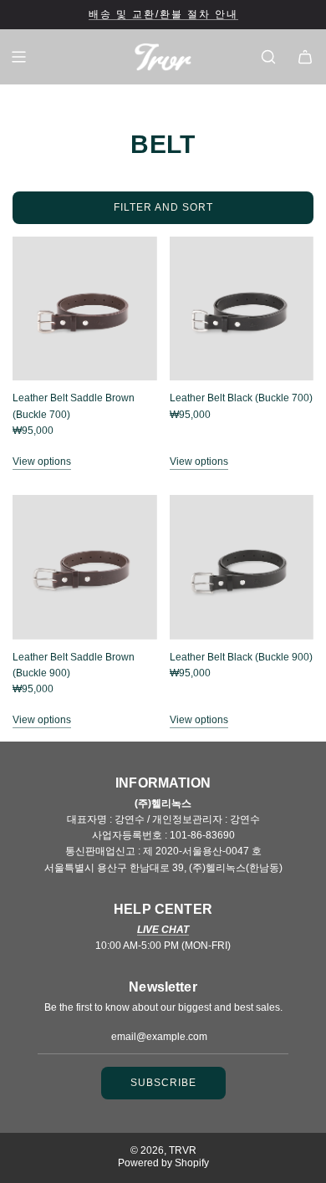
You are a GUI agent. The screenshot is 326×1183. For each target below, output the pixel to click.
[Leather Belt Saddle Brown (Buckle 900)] (85, 567)
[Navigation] (18, 56)
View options (42, 461)
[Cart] (305, 56)
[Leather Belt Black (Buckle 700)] (242, 309)
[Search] (268, 56)
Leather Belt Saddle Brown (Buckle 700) (74, 406)
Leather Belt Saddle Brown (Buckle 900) (74, 665)
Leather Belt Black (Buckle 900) (241, 657)
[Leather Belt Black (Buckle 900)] (242, 567)
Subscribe (163, 1083)
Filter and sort (163, 207)
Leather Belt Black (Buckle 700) (241, 398)
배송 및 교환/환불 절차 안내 (163, 14)
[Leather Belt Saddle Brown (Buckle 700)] (85, 309)
